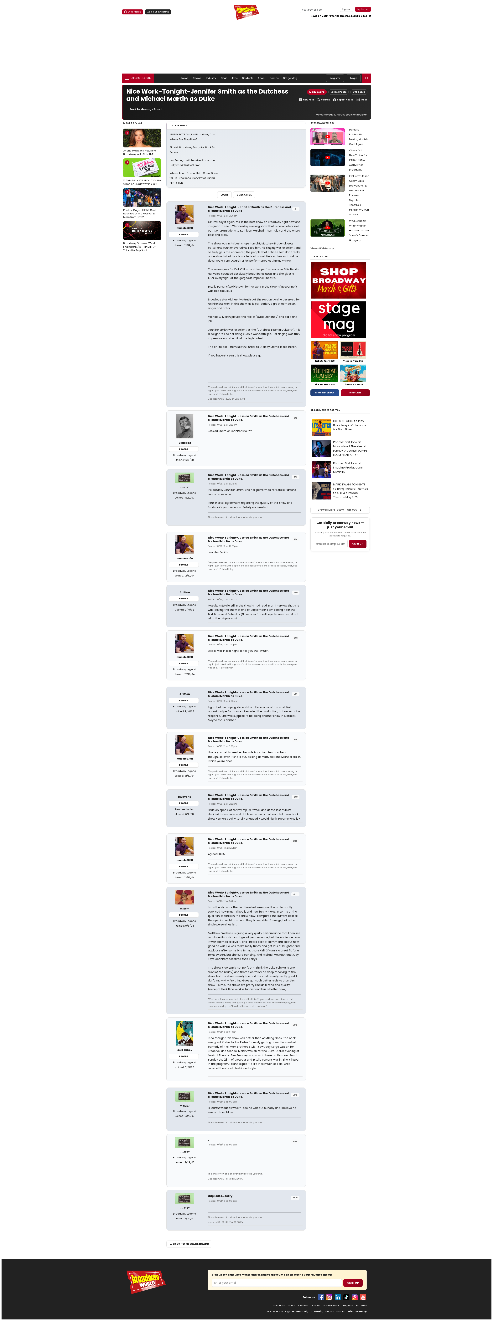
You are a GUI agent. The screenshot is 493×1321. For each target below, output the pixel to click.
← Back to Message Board (144, 109)
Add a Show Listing (158, 11)
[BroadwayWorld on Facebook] (320, 1297)
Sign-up (346, 9)
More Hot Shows (325, 392)
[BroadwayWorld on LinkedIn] (337, 1297)
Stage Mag (290, 78)
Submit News (331, 1305)
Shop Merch (134, 11)
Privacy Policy (357, 1311)
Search (325, 100)
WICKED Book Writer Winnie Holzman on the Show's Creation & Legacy (359, 230)
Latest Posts (338, 92)
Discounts (355, 392)
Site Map (361, 1305)
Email (225, 195)
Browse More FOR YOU (337, 510)
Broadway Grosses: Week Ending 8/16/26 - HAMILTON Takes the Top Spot (139, 237)
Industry (211, 78)
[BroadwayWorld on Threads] (354, 1297)
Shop (261, 78)
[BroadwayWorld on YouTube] (363, 1297)
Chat (224, 78)
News (185, 78)
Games (274, 78)
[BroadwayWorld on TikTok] (346, 1297)
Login (353, 78)
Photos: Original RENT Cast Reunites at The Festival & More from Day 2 (139, 204)
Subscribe (244, 195)
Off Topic (359, 92)
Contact (303, 1305)
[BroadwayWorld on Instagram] (329, 1297)
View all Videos (320, 248)
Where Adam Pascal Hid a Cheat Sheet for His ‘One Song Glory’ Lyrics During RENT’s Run (194, 178)
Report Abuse (345, 100)
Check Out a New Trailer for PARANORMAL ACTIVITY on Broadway (358, 160)
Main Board (316, 92)
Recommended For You (325, 410)
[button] (366, 78)
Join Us (315, 1305)
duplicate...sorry (220, 1196)
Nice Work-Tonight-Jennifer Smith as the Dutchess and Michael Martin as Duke (249, 209)
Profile (183, 234)
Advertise (279, 1305)
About (291, 1305)
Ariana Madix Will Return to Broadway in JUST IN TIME (139, 143)
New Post (308, 100)
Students (247, 78)
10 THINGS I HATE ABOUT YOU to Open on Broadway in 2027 (142, 173)
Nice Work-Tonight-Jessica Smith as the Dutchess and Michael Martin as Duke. (248, 418)
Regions (348, 1305)
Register (335, 78)
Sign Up (353, 1283)
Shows (197, 78)
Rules (364, 100)
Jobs (234, 78)
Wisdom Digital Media (307, 1311)
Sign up (357, 543)
